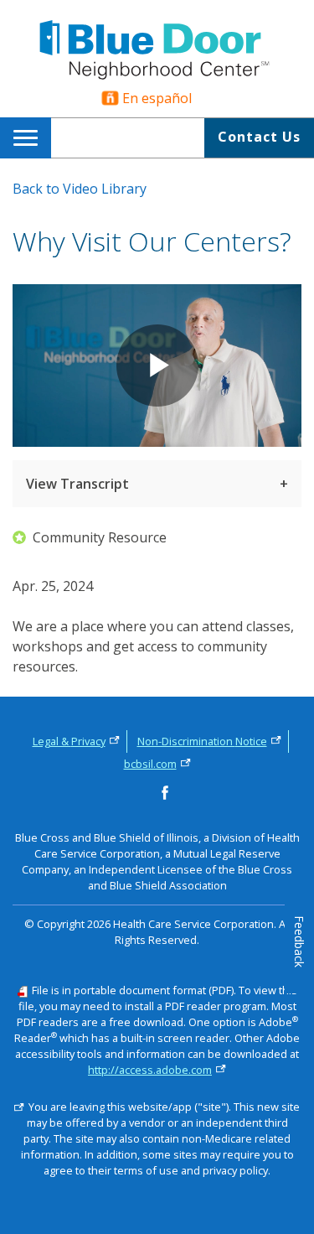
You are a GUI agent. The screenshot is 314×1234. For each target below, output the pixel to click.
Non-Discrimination (202, 741)
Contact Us (259, 136)
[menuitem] (29, 137)
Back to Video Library (80, 188)
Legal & (69, 741)
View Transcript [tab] (77, 483)
